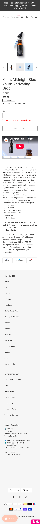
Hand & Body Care (11, 317)
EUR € (25, 490)
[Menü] (36, 17)
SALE (6, 287)
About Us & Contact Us (13, 379)
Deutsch (13, 490)
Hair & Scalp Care (11, 311)
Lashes (7, 323)
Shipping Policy (10, 409)
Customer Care (10, 364)
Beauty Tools (9, 346)
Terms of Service (11, 415)
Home (6, 281)
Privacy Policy (9, 397)
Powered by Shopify (28, 516)
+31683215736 (10, 445)
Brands (7, 293)
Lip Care (7, 334)
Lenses (7, 329)
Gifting (7, 352)
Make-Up (8, 340)
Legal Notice (9, 391)
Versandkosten (20, 103)
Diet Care (8, 305)
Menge (4, 111)
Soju (6, 358)
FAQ (6, 385)
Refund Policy (9, 403)
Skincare (7, 299)
